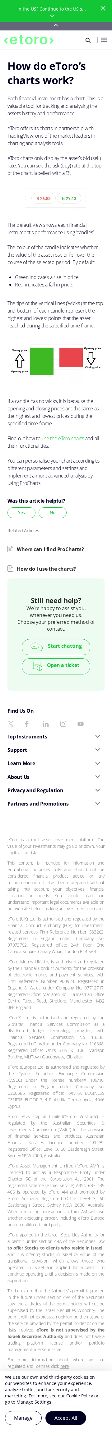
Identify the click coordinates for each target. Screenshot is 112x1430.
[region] (56, 1400)
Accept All (65, 1417)
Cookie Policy (79, 1396)
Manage (23, 1417)
